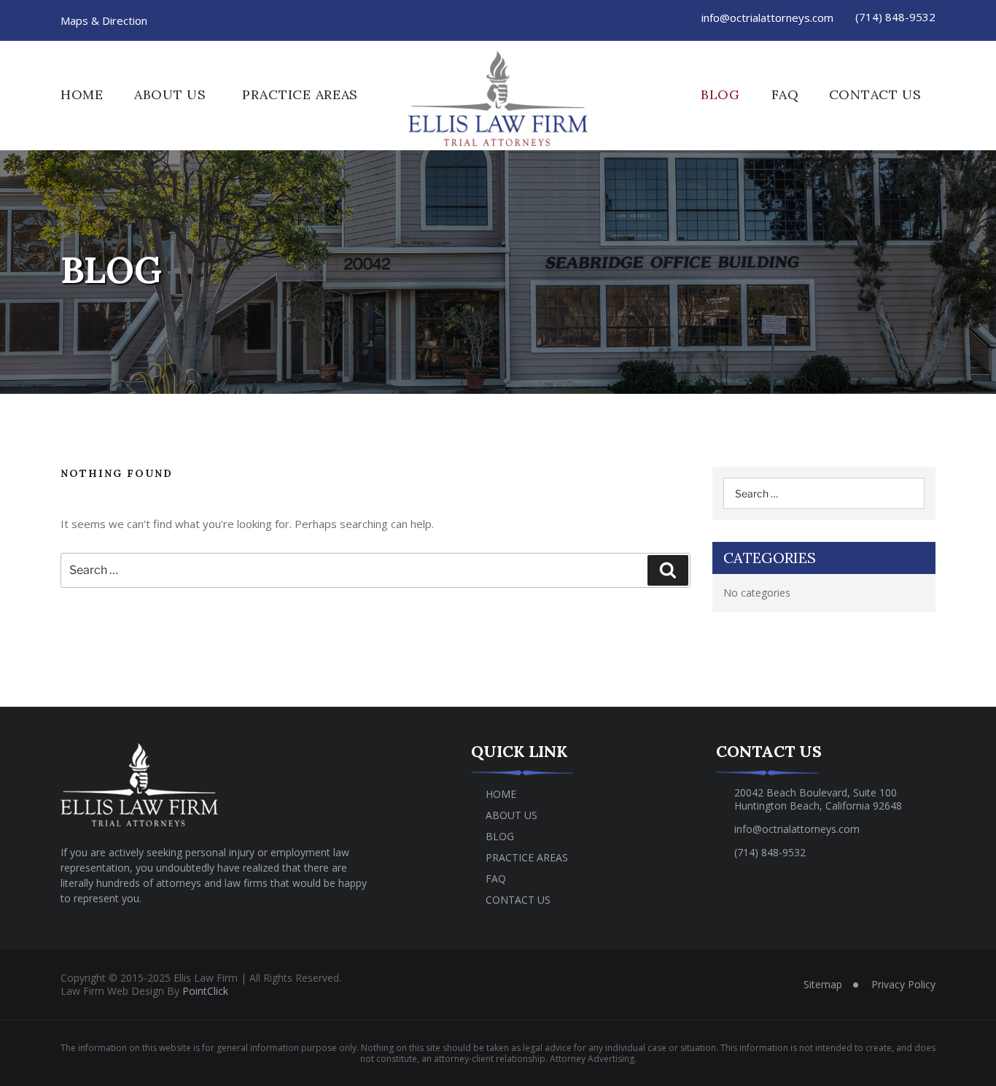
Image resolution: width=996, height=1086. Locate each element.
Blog (720, 94)
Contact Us (875, 94)
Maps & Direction (104, 20)
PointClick (205, 991)
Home (82, 94)
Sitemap (823, 984)
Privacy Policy (903, 984)
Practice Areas (300, 94)
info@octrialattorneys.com (767, 17)
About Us (170, 94)
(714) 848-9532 (895, 16)
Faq (784, 94)
